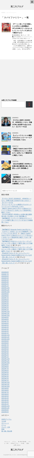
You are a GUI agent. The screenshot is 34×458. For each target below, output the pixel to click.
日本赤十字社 (16, 38)
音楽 (2, 429)
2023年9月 (5, 341)
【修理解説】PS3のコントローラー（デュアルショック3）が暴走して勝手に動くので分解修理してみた (16, 243)
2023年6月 (5, 347)
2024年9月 (5, 317)
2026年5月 (5, 278)
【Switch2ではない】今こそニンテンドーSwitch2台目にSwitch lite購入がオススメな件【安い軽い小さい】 (16, 255)
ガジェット (5, 423)
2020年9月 (5, 410)
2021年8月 (5, 390)
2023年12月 (5, 335)
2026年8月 (5, 272)
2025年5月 (5, 302)
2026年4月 (5, 280)
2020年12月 (5, 406)
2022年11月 (5, 361)
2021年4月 (5, 398)
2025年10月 (5, 292)
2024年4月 (5, 327)
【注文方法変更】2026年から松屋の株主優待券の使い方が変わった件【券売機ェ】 (22, 166)
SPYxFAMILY (17, 37)
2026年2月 (5, 284)
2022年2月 (5, 378)
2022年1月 (5, 380)
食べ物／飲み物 (6, 431)
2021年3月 (5, 400)
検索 (29, 104)
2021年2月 (5, 402)
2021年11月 (5, 384)
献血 (21, 38)
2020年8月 (5, 412)
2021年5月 (5, 396)
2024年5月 (5, 325)
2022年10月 (5, 363)
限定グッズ (27, 38)
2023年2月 (5, 355)
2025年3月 (5, 305)
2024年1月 (5, 333)
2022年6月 (5, 370)
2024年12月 (5, 311)
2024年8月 (5, 319)
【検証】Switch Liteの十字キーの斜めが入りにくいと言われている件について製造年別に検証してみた (22, 152)
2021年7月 (5, 392)
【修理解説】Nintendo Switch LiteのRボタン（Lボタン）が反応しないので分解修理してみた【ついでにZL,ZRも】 (16, 231)
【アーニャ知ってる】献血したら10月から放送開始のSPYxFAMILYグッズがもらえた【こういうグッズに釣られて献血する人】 (22, 28)
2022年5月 (5, 372)
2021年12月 (5, 382)
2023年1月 (5, 357)
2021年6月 (5, 394)
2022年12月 (5, 359)
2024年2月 (5, 331)
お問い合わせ (17, 445)
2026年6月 (5, 276)
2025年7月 (5, 298)
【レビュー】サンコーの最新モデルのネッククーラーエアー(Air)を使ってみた (22, 138)
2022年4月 (5, 374)
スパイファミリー (27, 37)
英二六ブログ (17, 6)
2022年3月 (5, 376)
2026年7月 (5, 274)
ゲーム (3, 425)
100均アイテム (6, 419)
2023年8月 (5, 343)
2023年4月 (5, 351)
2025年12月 (5, 288)
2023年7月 (5, 345)
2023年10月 (5, 339)
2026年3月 (5, 282)
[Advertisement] (17, 78)
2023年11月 (5, 337)
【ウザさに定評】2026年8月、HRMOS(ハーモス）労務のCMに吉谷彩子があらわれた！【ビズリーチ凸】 (22, 123)
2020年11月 (5, 408)
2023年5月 (5, 349)
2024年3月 (5, 329)
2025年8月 (5, 296)
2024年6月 (5, 323)
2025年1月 (5, 309)
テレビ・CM (26, 35)
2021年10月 (5, 386)
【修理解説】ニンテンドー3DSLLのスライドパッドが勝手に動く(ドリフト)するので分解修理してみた (22, 180)
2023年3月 (5, 353)
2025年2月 (5, 307)
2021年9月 (5, 388)
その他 (3, 421)
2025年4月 (5, 304)
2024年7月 (5, 321)
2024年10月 (5, 315)
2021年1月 (5, 404)
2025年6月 (5, 300)
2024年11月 (5, 313)
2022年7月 (5, 368)
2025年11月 (5, 290)
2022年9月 (5, 365)
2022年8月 (5, 367)
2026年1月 (5, 286)
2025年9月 (5, 294)
